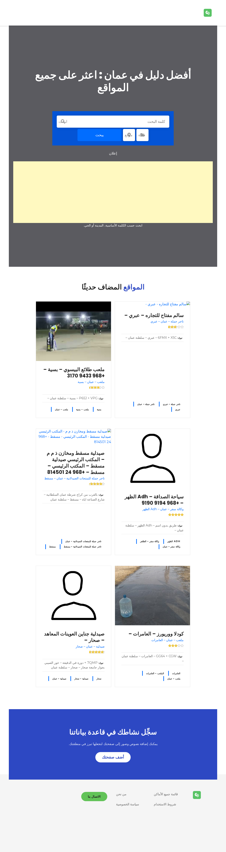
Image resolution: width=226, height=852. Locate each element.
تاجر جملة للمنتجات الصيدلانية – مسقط (82, 546)
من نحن (121, 794)
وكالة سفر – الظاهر (149, 541)
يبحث (99, 135)
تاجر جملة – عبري (171, 404)
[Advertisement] (113, 192)
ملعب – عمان (61, 409)
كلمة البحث (62, 121)
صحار (98, 678)
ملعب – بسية (82, 409)
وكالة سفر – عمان (171, 546)
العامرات (176, 673)
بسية (99, 409)
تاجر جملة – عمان (145, 404)
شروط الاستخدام (165, 804)
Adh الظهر (173, 541)
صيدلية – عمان (59, 678)
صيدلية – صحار (81, 678)
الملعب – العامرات (155, 673)
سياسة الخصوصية (127, 804)
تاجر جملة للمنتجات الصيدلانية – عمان (83, 541)
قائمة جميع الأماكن (166, 794)
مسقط (52, 546)
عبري (177, 409)
